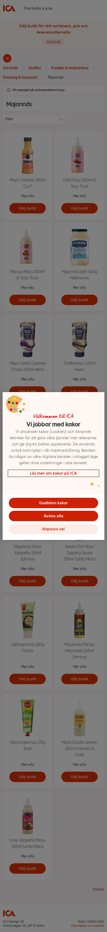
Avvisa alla (53, 515)
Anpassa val (53, 528)
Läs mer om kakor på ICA (53, 473)
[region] (53, 466)
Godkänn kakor (53, 502)
